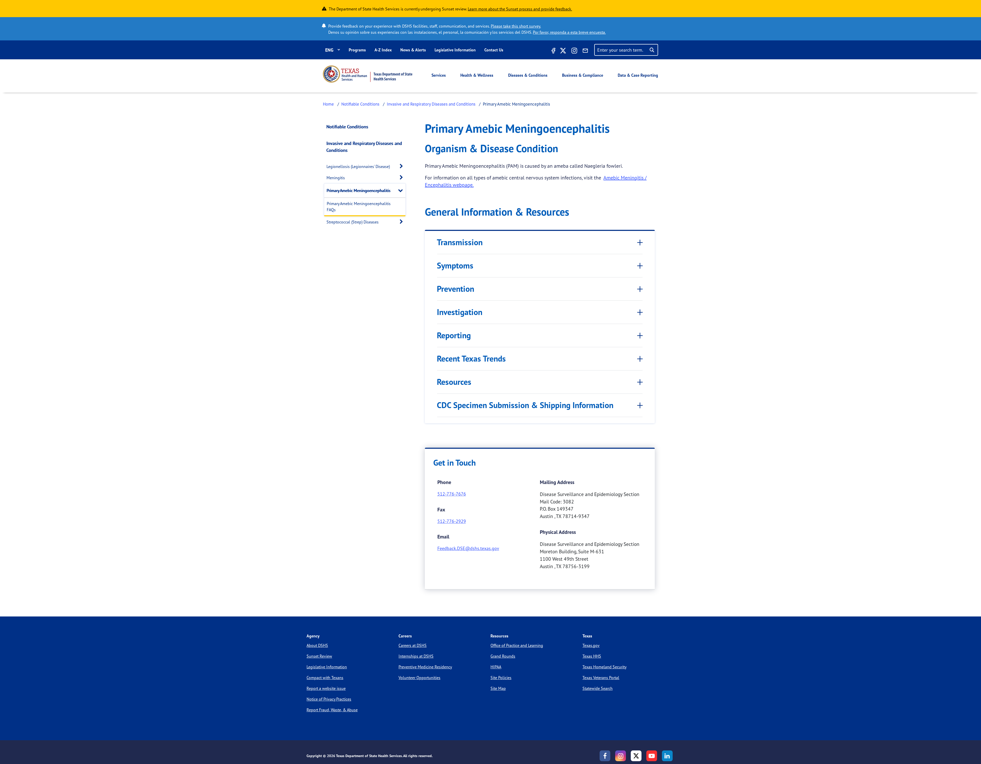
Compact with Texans (325, 677)
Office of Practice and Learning (517, 645)
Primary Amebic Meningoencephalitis (359, 190)
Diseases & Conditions (527, 75)
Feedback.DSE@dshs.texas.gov (468, 548)
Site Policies (501, 677)
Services (438, 75)
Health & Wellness (476, 75)
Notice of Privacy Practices (329, 699)
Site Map (498, 688)
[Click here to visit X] (563, 51)
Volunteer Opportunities (419, 677)
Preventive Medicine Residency (425, 666)
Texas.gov (591, 645)
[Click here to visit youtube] (652, 755)
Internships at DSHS (416, 656)
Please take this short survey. (516, 26)
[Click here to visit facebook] (553, 51)
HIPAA (496, 666)
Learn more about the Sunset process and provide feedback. (520, 9)
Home (328, 104)
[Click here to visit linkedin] (667, 755)
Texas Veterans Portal (600, 677)
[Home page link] (367, 74)
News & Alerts (413, 49)
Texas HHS (591, 656)
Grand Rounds (503, 656)
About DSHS (317, 645)
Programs (357, 49)
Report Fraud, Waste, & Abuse (332, 709)
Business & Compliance (582, 75)
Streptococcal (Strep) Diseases (352, 221)
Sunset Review (319, 656)
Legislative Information (455, 49)
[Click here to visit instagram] (574, 51)
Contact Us (493, 49)
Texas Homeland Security (604, 666)
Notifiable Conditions (360, 104)
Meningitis (335, 177)
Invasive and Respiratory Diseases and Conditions (431, 104)
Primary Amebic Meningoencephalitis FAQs (359, 206)
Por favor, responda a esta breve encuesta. (569, 32)
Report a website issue (326, 688)
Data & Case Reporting (638, 75)
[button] (403, 166)
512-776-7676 (451, 494)
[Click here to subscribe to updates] (585, 51)
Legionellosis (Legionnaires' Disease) (358, 166)
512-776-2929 (451, 521)
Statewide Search (597, 688)
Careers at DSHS (413, 645)
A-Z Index (383, 49)
